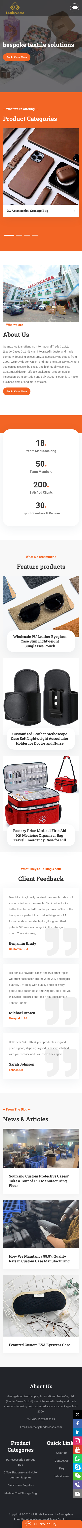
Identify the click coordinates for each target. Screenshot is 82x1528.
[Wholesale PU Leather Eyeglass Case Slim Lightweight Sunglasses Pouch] (41, 606)
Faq (61, 1468)
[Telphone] (77, 1484)
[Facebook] (77, 1423)
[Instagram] (77, 1440)
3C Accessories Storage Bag (27, 210)
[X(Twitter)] (77, 1414)
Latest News (61, 1476)
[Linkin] (77, 1432)
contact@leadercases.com (45, 1427)
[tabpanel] (41, 172)
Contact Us (61, 1460)
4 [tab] (35, 235)
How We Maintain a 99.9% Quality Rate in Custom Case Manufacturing (39, 1258)
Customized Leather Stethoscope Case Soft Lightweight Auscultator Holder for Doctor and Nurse (39, 739)
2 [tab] (19, 235)
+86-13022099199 (43, 1419)
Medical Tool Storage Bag (20, 1493)
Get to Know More (17, 57)
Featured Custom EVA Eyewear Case (39, 1344)
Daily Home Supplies (21, 1485)
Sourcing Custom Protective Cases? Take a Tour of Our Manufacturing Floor (39, 1181)
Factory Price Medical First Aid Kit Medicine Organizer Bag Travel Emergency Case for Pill (39, 835)
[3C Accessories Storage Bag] (73, 210)
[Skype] (77, 1467)
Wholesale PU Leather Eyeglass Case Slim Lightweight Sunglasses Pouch (39, 641)
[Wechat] (77, 1476)
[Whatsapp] (77, 1458)
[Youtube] (77, 1449)
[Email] (77, 1493)
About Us (61, 1452)
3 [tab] (27, 235)
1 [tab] (9, 235)
